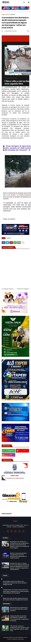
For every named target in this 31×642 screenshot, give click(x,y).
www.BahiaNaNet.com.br (20, 637)
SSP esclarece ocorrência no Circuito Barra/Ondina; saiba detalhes (19, 609)
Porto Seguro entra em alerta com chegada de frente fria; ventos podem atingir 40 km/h (15, 583)
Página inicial (5, 14)
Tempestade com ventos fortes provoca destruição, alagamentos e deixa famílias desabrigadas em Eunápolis (16, 591)
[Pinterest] (11, 242)
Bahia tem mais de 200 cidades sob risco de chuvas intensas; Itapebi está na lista (15, 599)
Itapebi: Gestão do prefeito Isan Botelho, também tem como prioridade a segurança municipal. (19, 618)
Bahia (6, 95)
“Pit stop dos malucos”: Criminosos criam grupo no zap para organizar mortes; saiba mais (19, 628)
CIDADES (12, 14)
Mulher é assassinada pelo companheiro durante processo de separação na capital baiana (18, 555)
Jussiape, (13, 195)
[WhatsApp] (15, 242)
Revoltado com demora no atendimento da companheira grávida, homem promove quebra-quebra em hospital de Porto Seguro (19, 545)
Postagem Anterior (8, 289)
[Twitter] (7, 242)
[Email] (19, 242)
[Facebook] (3, 242)
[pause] (7, 73)
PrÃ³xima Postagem (22, 289)
